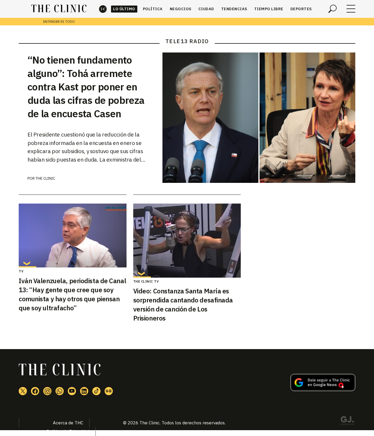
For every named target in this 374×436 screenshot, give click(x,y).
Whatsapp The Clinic (60, 391)
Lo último (124, 8)
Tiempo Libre (268, 8)
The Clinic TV (146, 281)
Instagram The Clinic (47, 391)
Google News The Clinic (109, 391)
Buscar (332, 9)
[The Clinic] (58, 9)
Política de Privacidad (67, 431)
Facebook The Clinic (35, 391)
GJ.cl (347, 421)
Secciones (351, 9)
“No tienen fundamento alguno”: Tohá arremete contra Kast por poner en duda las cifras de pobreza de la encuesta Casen (85, 86)
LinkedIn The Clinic (84, 391)
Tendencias (234, 8)
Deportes (301, 8)
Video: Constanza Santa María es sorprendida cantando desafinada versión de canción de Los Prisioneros (183, 304)
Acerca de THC (68, 423)
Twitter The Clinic (23, 391)
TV (21, 271)
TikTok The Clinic (96, 391)
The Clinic (103, 9)
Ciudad (206, 8)
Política (153, 8)
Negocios (180, 8)
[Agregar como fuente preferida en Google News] (322, 389)
